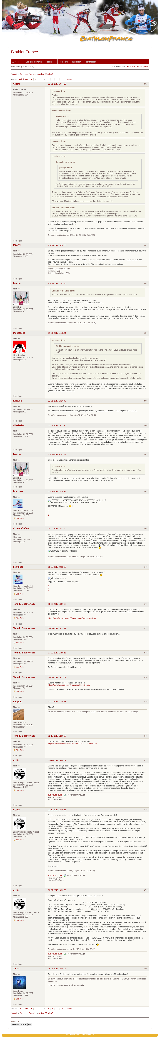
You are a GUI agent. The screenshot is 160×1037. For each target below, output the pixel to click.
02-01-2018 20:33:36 (57, 890)
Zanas (16, 968)
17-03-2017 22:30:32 (57, 491)
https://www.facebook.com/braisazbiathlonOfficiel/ (69, 685)
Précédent (23, 79)
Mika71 (17, 245)
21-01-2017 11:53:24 (57, 333)
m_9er (16, 760)
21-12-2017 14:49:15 (57, 810)
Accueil (15, 62)
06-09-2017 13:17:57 (57, 677)
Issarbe (17, 283)
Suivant (70, 79)
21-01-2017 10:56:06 (57, 245)
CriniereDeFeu (21, 528)
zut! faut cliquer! (55, 795)
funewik (17, 400)
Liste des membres (34, 62)
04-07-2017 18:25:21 (57, 628)
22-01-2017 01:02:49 (57, 454)
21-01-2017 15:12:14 (57, 425)
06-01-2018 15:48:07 (57, 969)
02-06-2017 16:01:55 (57, 604)
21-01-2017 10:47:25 (57, 84)
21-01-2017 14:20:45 (57, 401)
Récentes (131, 66)
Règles (49, 62)
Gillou (16, 84)
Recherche (63, 62)
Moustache (19, 333)
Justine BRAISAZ (45, 74)
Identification (90, 62)
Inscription (76, 62)
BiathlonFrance (24, 52)
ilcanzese (18, 491)
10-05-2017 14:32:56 (57, 528)
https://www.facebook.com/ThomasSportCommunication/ (72, 618)
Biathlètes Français (28, 74)
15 (62, 79)
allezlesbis (19, 425)
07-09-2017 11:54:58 (57, 702)
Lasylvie (17, 701)
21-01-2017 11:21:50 (57, 283)
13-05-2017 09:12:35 (57, 567)
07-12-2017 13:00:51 (57, 760)
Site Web (20, 518)
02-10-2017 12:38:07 (57, 736)
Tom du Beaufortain (24, 604)
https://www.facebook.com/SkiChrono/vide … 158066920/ (72, 744)
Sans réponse (142, 66)
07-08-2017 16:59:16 (57, 653)
